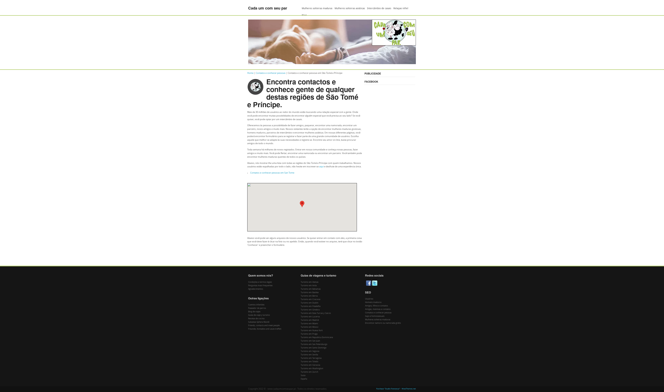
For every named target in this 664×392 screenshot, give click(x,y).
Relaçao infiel (400, 8)
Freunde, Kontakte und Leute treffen (264, 329)
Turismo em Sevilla (309, 355)
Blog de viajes (254, 312)
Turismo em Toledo (309, 362)
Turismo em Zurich (309, 372)
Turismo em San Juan (310, 341)
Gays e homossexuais (374, 316)
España (304, 379)
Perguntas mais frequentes (260, 286)
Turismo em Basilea (310, 293)
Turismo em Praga (309, 334)
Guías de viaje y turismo (259, 315)
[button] (302, 204)
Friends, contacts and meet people (264, 326)
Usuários (369, 299)
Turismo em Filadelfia (310, 306)
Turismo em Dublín (309, 303)
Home (250, 73)
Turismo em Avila (309, 286)
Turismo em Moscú (309, 327)
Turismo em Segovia (310, 351)
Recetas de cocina (256, 319)
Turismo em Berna (309, 296)
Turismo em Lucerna (310, 317)
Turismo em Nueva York (312, 331)
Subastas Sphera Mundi (258, 322)
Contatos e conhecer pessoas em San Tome (272, 173)
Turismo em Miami (309, 324)
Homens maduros (373, 302)
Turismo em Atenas (309, 282)
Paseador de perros (257, 308)
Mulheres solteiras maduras (317, 8)
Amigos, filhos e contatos (376, 306)
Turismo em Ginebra (310, 310)
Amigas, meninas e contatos (377, 309)
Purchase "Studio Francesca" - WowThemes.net (396, 389)
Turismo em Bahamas (311, 289)
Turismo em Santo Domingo (313, 348)
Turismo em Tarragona (311, 358)
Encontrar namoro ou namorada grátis (383, 323)
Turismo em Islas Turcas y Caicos (316, 313)
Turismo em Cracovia (310, 299)
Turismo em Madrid (310, 320)
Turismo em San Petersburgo (314, 344)
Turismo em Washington (312, 369)
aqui (321, 167)
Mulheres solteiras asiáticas (350, 8)
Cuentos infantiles (256, 305)
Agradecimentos (255, 289)
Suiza (303, 376)
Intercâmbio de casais (379, 8)
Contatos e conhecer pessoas (270, 73)
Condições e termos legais (260, 282)
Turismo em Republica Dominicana (317, 338)
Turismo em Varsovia (310, 365)
